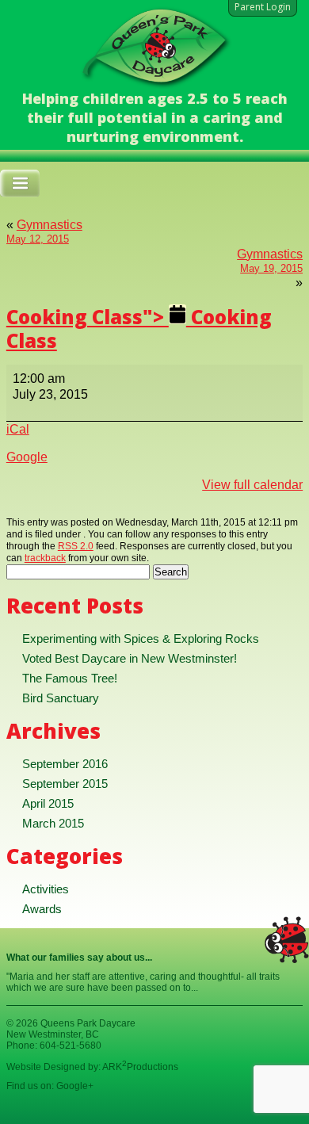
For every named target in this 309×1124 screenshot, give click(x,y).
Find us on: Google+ (49, 1086)
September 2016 (65, 763)
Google (27, 457)
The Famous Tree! (69, 678)
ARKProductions (140, 1066)
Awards (42, 909)
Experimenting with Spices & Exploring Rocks (140, 638)
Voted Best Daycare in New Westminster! (129, 658)
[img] (139, 329)
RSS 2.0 (75, 546)
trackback (45, 558)
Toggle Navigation (20, 183)
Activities (45, 889)
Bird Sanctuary (60, 698)
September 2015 (65, 783)
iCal (17, 429)
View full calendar (252, 484)
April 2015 (48, 803)
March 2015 (53, 823)
